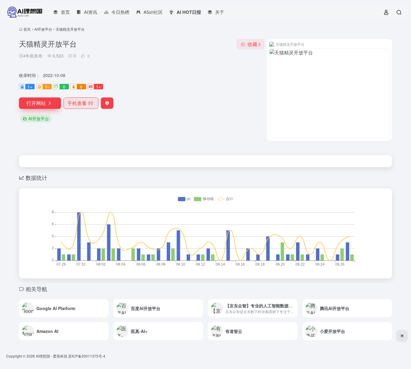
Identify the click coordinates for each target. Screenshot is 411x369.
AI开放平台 (43, 29)
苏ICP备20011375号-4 (86, 355)
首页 (27, 29)
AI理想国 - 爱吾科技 (51, 355)
